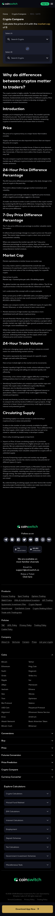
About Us (5, 642)
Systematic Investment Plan (13, 604)
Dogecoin (32, 671)
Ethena (32, 689)
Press (34, 642)
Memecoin (33, 685)
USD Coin (5, 707)
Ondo (3, 675)
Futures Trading (8, 596)
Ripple (4, 680)
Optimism (33, 698)
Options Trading (39, 596)
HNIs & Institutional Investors (27, 600)
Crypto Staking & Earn (42, 608)
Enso (3, 717)
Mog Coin (33, 666)
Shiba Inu (33, 675)
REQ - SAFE (35, 14)
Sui (30, 680)
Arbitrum (32, 717)
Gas (3, 694)
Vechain (4, 689)
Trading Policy (40, 625)
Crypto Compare (19, 14)
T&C (3, 625)
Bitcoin (4, 662)
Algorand (5, 712)
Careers (25, 642)
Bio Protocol (6, 703)
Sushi (3, 671)
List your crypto (46, 642)
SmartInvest (6, 608)
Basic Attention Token (38, 721)
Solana (32, 703)
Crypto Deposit (35, 604)
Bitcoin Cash (6, 726)
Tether (31, 662)
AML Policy (12, 625)
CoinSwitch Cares (22, 608)
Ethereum (5, 666)
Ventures (16, 642)
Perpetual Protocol (37, 707)
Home (5, 14)
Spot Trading (23, 596)
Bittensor (33, 726)
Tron (3, 698)
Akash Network (8, 721)
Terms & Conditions (15, 900)
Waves (31, 694)
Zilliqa (3, 685)
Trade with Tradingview (11, 612)
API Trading (47, 600)
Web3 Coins (6, 600)
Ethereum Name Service (39, 712)
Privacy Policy (26, 625)
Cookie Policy (7, 629)
